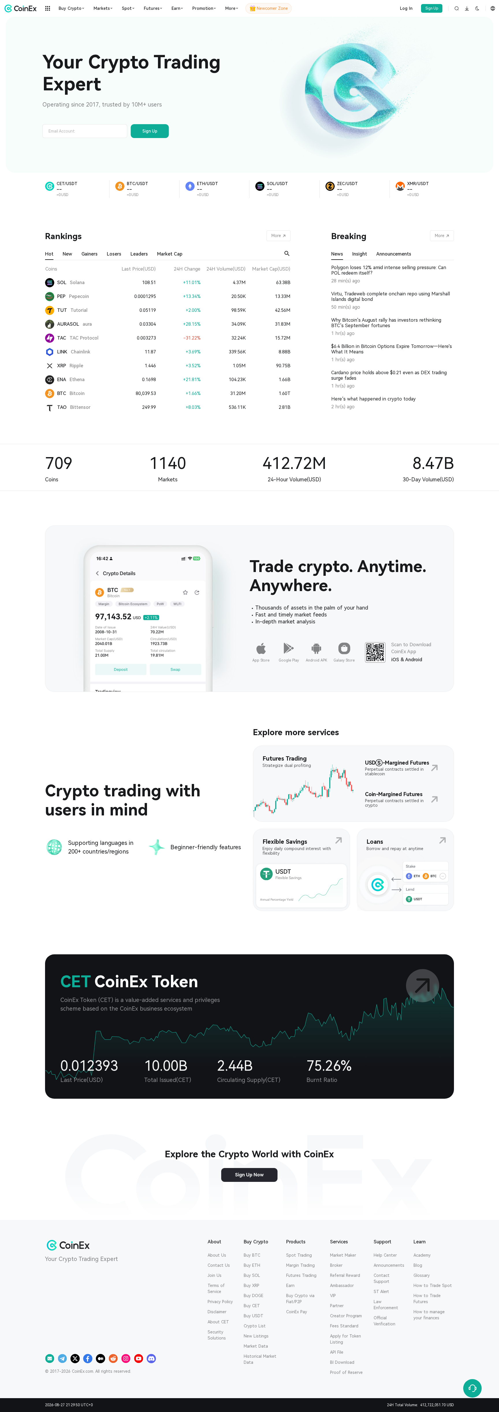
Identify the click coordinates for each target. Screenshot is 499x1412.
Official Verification (384, 1321)
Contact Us (219, 1265)
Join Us (214, 1275)
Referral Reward (345, 1275)
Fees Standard (344, 1326)
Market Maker (343, 1255)
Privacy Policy (220, 1301)
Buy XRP (251, 1285)
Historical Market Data (260, 1359)
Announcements (389, 1265)
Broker (336, 1265)
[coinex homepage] (22, 8)
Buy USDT (253, 1316)
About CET (218, 1322)
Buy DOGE (253, 1295)
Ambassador (342, 1285)
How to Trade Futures (427, 1298)
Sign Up (431, 8)
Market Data (256, 1346)
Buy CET (252, 1305)
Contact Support (382, 1278)
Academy (422, 1255)
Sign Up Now (249, 1175)
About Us (217, 1255)
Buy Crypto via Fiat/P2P (300, 1298)
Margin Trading (300, 1265)
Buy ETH (252, 1265)
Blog (418, 1265)
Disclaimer (217, 1311)
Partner (337, 1305)
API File (336, 1352)
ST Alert (381, 1291)
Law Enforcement (386, 1304)
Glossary (422, 1275)
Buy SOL (252, 1275)
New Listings (256, 1336)
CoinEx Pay (296, 1311)
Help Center (385, 1255)
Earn (290, 1285)
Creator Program (346, 1316)
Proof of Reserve (346, 1372)
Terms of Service (216, 1288)
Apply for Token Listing (345, 1339)
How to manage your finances (429, 1314)
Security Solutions (217, 1335)
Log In (406, 8)
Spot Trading (299, 1255)
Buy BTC (252, 1255)
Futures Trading (301, 1275)
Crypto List (255, 1326)
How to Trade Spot (433, 1285)
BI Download (342, 1362)
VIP (333, 1295)
